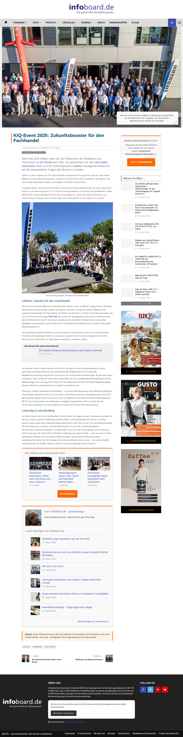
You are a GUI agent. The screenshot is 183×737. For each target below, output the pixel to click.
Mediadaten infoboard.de (144, 733)
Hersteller (68, 23)
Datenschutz (124, 733)
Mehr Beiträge (67, 494)
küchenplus (28, 166)
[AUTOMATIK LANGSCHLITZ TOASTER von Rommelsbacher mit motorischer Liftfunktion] (127, 259)
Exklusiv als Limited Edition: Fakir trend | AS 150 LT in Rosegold (147, 242)
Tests (36, 23)
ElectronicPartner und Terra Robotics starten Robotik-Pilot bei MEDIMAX (75, 554)
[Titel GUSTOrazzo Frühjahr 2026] (141, 436)
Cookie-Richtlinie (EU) (169, 733)
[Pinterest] (158, 690)
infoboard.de (30, 148)
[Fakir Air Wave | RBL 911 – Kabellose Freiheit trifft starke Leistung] (127, 292)
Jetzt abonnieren (141, 162)
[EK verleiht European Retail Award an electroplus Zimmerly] (31, 353)
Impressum (70, 733)
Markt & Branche (40, 152)
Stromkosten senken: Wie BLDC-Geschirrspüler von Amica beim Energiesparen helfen (147, 209)
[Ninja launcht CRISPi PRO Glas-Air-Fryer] (127, 278)
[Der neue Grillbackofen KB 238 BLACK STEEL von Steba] (127, 227)
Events (101, 23)
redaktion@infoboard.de (74, 722)
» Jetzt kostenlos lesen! (143, 371)
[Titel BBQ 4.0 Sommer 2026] (141, 367)
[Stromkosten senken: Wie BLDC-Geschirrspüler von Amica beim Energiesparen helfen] (127, 208)
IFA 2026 (135, 23)
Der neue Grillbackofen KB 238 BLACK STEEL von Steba (147, 226)
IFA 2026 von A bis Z (53, 566)
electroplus (101, 162)
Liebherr (77, 166)
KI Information (84, 733)
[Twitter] (150, 690)
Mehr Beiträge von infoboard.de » (93, 621)
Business (85, 23)
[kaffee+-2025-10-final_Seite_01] (141, 505)
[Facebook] (143, 690)
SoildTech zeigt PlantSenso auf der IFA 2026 (66, 539)
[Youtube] (165, 690)
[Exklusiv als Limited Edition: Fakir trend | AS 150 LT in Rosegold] (127, 243)
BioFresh (53, 316)
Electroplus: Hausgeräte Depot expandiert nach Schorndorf (97, 477)
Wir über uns (99, 733)
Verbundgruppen (118, 23)
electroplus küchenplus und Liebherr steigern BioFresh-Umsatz (71, 581)
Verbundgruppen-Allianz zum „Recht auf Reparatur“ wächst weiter (69, 477)
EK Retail (45, 162)
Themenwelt (19, 23)
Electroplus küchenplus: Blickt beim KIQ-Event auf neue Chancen (39, 477)
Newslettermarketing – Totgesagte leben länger (67, 607)
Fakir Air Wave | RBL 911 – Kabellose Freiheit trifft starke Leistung (147, 291)
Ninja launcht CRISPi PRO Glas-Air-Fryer (146, 276)
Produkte (51, 23)
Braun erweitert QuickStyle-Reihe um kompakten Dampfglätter (75, 593)
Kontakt (111, 733)
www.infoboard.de (19, 734)
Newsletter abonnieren (63, 713)
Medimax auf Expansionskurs (89, 659)
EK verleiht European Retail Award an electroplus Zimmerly (70, 350)
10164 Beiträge (76, 511)
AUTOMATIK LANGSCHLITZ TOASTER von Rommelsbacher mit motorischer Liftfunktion (148, 260)
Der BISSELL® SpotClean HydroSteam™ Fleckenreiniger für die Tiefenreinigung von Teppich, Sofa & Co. (147, 189)
